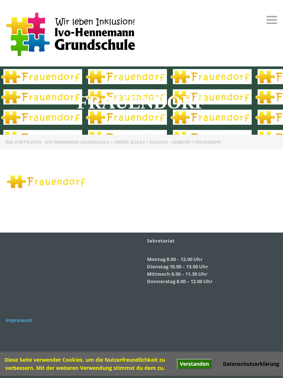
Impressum (19, 320)
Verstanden (194, 363)
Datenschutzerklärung (251, 363)
